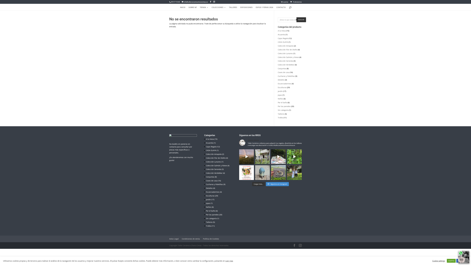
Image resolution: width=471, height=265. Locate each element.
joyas (280, 95)
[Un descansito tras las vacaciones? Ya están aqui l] (262, 156)
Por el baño (282, 102)
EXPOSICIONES (246, 7)
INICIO (182, 7)
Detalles (281, 80)
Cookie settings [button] (438, 261)
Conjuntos (282, 68)
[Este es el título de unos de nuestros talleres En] (278, 172)
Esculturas (282, 87)
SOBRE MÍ (193, 7)
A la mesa (282, 31)
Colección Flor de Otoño (287, 49)
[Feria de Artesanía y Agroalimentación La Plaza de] (246, 172)
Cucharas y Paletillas (286, 76)
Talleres (281, 114)
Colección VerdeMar (286, 65)
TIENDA (203, 7)
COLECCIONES (217, 7)
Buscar (301, 20)
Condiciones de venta (191, 239)
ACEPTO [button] (451, 261)
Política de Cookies (211, 239)
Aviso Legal (174, 239)
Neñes (280, 99)
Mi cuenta (284, 2)
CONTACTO (281, 7)
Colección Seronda (285, 61)
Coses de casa (283, 72)
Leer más (229, 261)
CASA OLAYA (283, 42)
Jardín (280, 91)
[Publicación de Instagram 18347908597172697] (262, 172)
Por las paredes (284, 106)
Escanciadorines (284, 83)
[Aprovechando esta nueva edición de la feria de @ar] (278, 156)
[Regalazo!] (246, 156)
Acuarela (281, 34)
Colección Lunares (285, 53)
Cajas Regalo (283, 38)
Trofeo (280, 117)
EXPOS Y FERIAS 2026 (264, 7)
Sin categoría (283, 110)
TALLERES (233, 7)
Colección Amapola (285, 46)
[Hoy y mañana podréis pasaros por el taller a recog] (294, 156)
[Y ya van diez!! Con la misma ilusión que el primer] (294, 172)
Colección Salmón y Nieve (288, 57)
